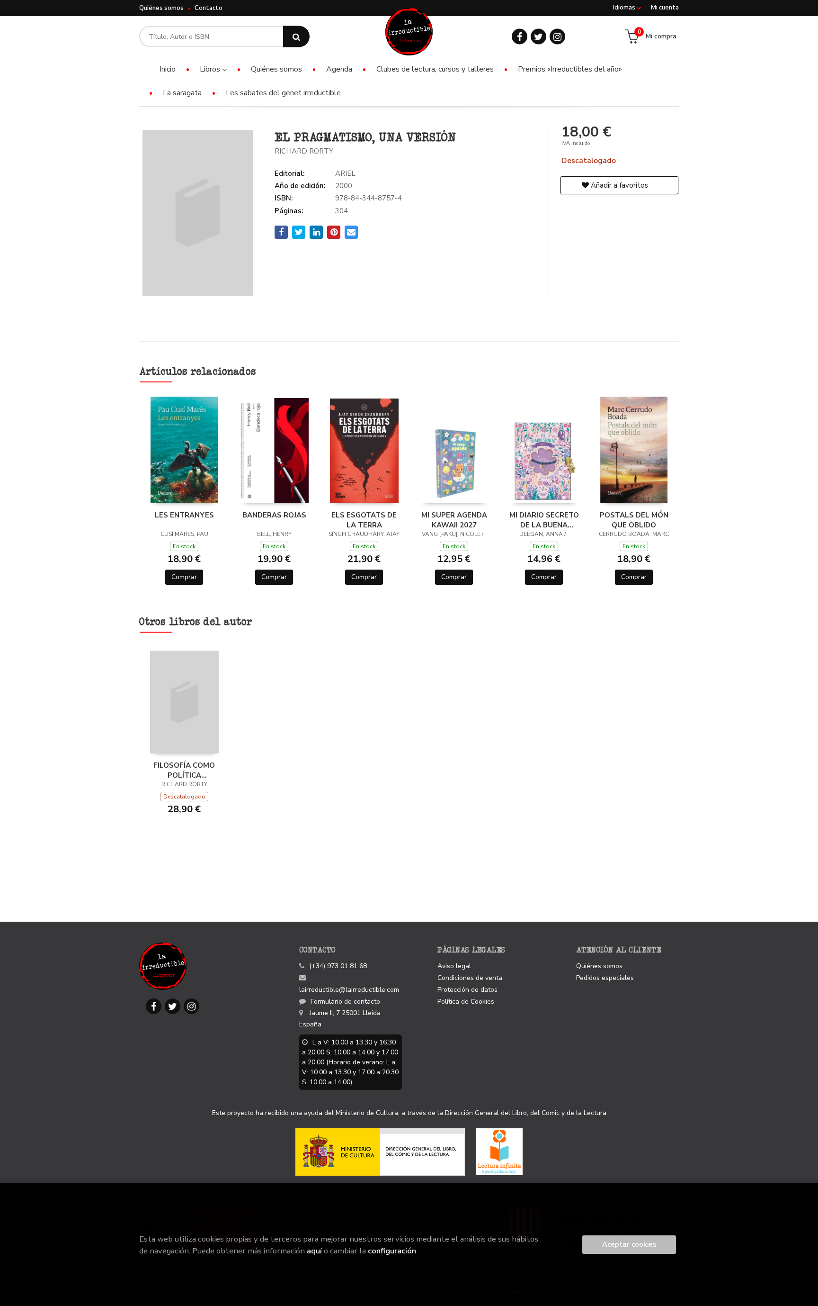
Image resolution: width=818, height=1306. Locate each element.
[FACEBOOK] (519, 37)
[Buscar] (296, 36)
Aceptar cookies (629, 1244)
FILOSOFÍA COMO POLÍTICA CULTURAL (184, 770)
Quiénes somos (161, 8)
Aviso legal (454, 965)
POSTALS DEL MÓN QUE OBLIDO (634, 519)
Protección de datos (467, 989)
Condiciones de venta (469, 977)
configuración (392, 1250)
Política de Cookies (465, 1001)
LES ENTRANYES (184, 515)
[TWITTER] (538, 37)
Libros (211, 69)
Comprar (184, 576)
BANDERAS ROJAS (274, 515)
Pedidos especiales (605, 977)
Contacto (208, 8)
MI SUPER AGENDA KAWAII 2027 (454, 519)
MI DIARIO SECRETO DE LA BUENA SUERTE (544, 519)
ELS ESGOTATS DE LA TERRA (364, 519)
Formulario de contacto (345, 1001)
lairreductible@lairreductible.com (349, 989)
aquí (314, 1250)
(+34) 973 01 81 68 (338, 965)
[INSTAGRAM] (557, 37)
